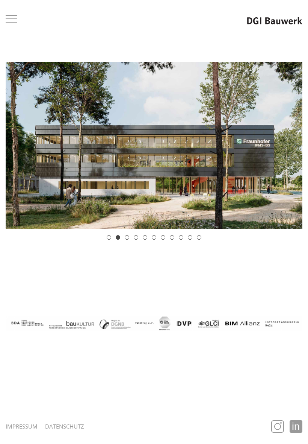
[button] (109, 237)
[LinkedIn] (296, 426)
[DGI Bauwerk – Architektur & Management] (274, 20)
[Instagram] (277, 426)
